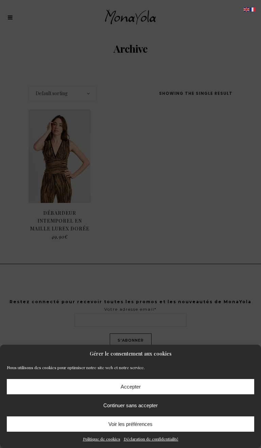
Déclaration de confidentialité (151, 439)
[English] (247, 9)
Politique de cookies (101, 439)
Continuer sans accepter (130, 405)
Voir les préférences (130, 424)
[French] (253, 9)
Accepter (131, 387)
